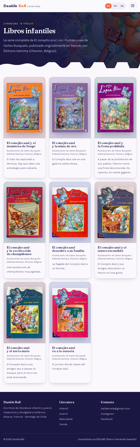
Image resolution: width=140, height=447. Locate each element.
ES (108, 6)
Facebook (107, 419)
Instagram (107, 413)
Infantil (63, 408)
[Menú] (133, 6)
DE (122, 6)
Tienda (63, 424)
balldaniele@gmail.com (115, 408)
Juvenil (63, 413)
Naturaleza (66, 419)
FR (115, 6)
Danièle (21, 6)
